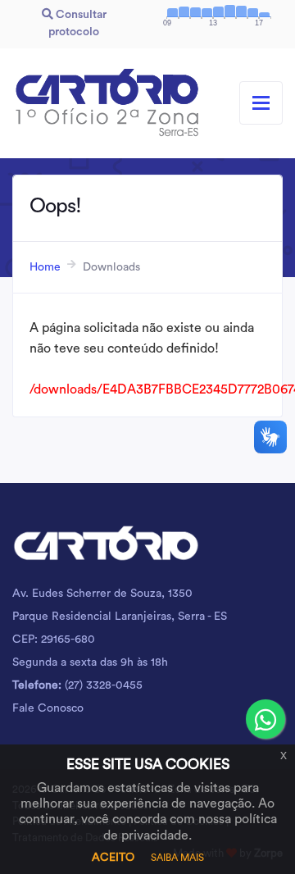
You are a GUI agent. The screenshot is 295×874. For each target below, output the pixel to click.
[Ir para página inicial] (106, 103)
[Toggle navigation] (261, 103)
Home (45, 267)
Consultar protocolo (77, 23)
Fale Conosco (48, 708)
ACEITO (113, 857)
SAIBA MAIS (177, 858)
